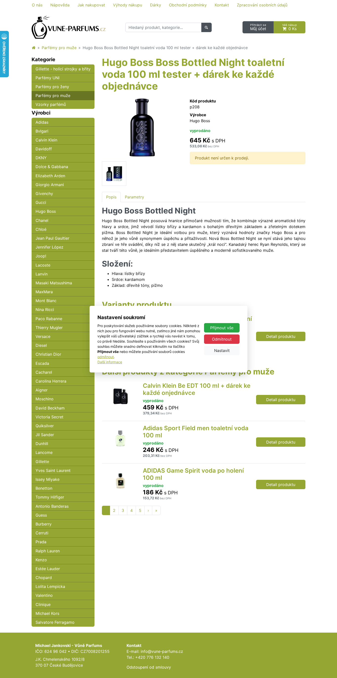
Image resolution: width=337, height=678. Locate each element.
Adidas (42, 122)
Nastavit (222, 350)
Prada (41, 541)
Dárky (155, 4)
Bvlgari (42, 131)
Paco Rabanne (49, 318)
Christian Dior (48, 354)
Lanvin (42, 273)
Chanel (42, 220)
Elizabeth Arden (50, 175)
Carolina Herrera (51, 381)
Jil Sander (45, 434)
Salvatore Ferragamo (55, 622)
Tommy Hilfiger (50, 497)
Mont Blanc (46, 300)
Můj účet (258, 27)
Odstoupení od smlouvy (149, 667)
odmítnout (105, 357)
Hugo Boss (46, 211)
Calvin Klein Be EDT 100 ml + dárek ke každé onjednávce (196, 389)
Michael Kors (47, 613)
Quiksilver (45, 425)
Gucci (41, 202)
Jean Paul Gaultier (52, 238)
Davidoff (44, 148)
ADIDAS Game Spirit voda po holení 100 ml (193, 474)
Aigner (42, 389)
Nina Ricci (45, 309)
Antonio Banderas (52, 506)
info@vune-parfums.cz (162, 651)
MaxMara (44, 291)
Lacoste (43, 265)
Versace (43, 336)
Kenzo (41, 559)
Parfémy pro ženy (52, 86)
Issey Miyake (47, 479)
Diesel (41, 345)
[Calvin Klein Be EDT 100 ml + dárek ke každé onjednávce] (120, 399)
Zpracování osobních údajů (262, 4)
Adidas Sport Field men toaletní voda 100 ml (195, 432)
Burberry (44, 524)
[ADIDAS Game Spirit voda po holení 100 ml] (120, 484)
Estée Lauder (48, 568)
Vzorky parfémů (51, 104)
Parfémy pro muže (59, 47)
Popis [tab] (111, 196)
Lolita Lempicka (50, 586)
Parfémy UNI (47, 77)
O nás (37, 4)
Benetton (44, 488)
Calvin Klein (46, 139)
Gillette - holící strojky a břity (63, 68)
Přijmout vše (221, 327)
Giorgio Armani (50, 184)
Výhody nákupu (127, 4)
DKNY (41, 157)
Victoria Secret (49, 416)
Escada (42, 363)
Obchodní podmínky (188, 4)
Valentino (44, 595)
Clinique (43, 604)
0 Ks (289, 27)
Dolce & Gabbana (52, 166)
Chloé (41, 229)
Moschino (45, 398)
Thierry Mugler (49, 327)
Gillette (42, 461)
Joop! (41, 255)
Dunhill (42, 443)
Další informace (109, 362)
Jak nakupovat (91, 4)
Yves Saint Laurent (53, 470)
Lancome (44, 452)
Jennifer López (49, 247)
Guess (41, 515)
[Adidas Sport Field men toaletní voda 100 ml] (120, 442)
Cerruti (42, 532)
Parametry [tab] (134, 196)
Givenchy (44, 193)
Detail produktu (280, 336)
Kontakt (222, 4)
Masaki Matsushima (54, 282)
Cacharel (44, 372)
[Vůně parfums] (34, 47)
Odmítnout (222, 339)
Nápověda (60, 4)
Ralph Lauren (48, 550)
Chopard (44, 577)
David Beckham (50, 408)
